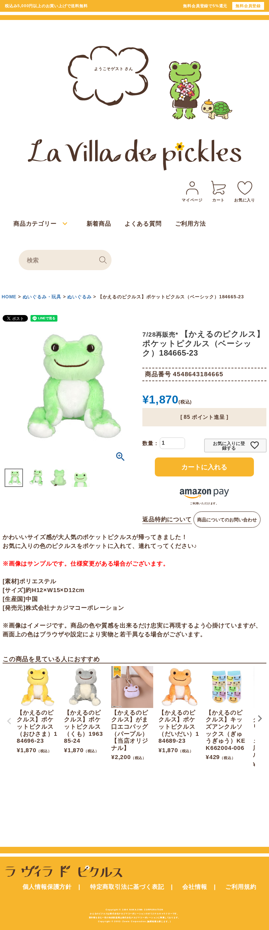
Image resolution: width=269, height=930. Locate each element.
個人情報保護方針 (47, 887)
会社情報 (194, 887)
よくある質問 (143, 223)
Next (259, 718)
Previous (9, 721)
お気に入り (244, 200)
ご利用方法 (190, 223)
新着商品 (99, 223)
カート (218, 200)
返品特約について (167, 519)
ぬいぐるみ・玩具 (42, 296)
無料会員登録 (248, 6)
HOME (9, 296)
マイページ (192, 200)
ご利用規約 (240, 887)
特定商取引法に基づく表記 (127, 887)
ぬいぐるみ (79, 296)
